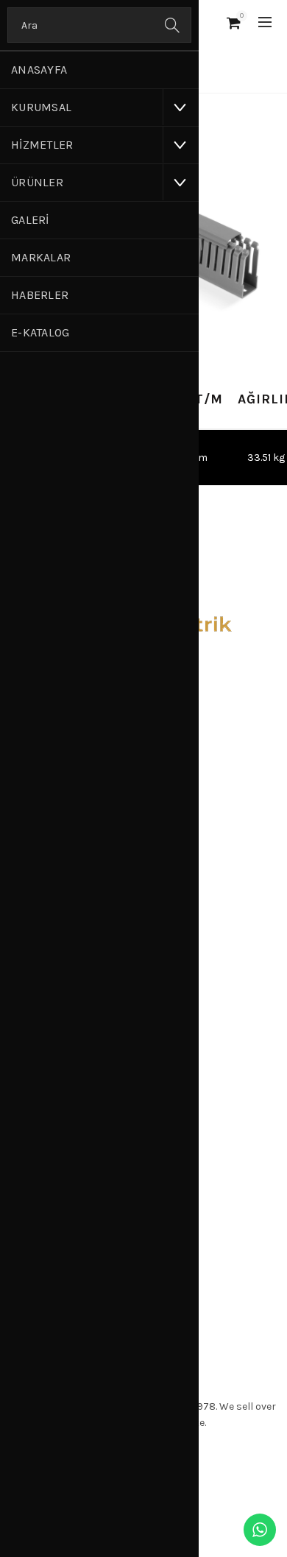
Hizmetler (42, 145)
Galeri (30, 220)
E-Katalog (40, 332)
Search (173, 25)
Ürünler (37, 182)
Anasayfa (39, 70)
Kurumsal (41, 107)
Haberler (39, 295)
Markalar (41, 257)
